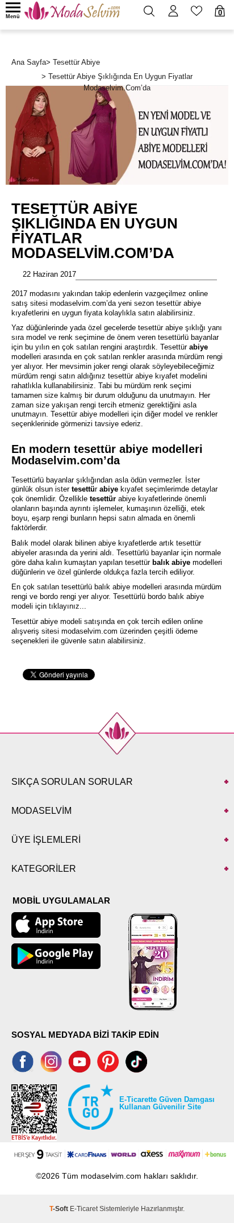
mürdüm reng (199, 356)
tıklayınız (64, 606)
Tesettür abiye (74, 414)
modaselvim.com (89, 631)
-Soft (59, 1209)
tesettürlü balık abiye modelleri (111, 587)
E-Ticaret (84, 1209)
